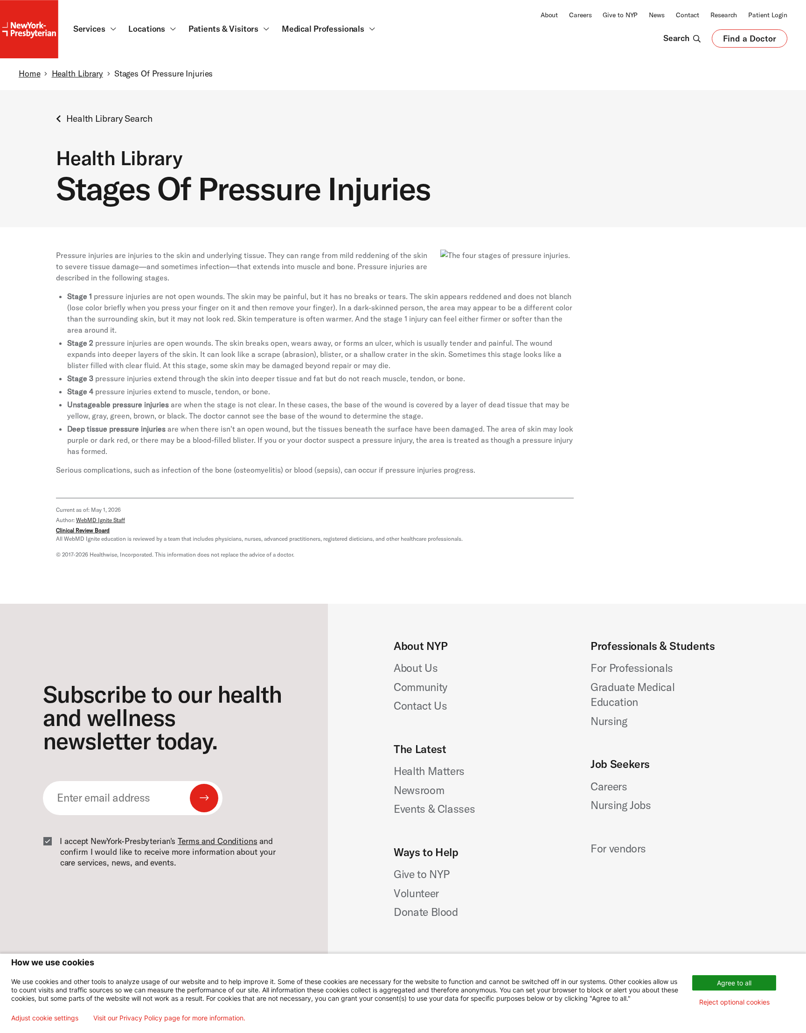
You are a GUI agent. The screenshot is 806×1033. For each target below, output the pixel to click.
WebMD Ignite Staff (100, 519)
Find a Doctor (749, 40)
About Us (416, 668)
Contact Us (420, 705)
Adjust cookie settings (44, 1018)
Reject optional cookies (734, 1002)
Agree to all (734, 983)
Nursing (609, 721)
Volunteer (416, 893)
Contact (687, 15)
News (657, 15)
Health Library (77, 74)
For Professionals (632, 668)
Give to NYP (620, 15)
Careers (580, 15)
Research (723, 15)
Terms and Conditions (217, 841)
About (549, 15)
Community (420, 687)
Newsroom (419, 790)
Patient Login (767, 15)
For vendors (618, 848)
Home (29, 74)
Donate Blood (426, 912)
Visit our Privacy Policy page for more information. (169, 1018)
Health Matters (429, 771)
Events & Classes (434, 809)
